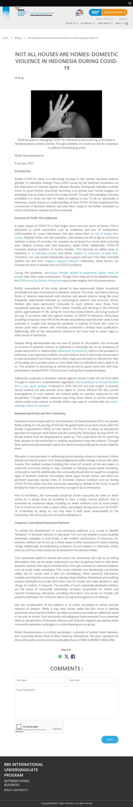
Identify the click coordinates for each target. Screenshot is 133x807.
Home (5, 38)
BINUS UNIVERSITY (104, 19)
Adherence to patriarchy (72, 351)
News (118, 23)
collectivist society (46, 253)
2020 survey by (40, 280)
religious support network (62, 261)
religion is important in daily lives (96, 253)
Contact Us (123, 19)
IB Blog (19, 78)
